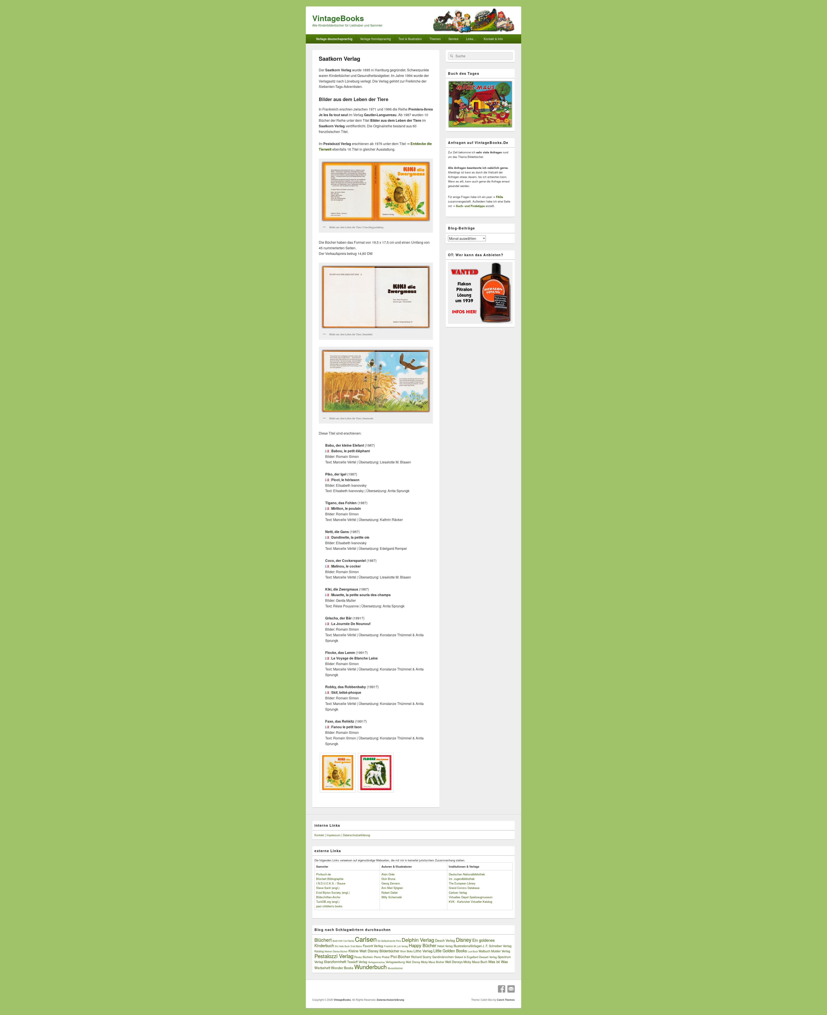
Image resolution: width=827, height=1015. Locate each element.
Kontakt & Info (493, 39)
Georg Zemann (390, 883)
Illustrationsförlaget (468, 945)
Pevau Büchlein (363, 957)
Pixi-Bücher (400, 956)
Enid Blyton (356, 946)
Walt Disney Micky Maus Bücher (425, 962)
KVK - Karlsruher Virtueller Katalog (470, 902)
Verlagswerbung (395, 962)
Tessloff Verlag (357, 962)
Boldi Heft (337, 940)
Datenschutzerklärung (356, 835)
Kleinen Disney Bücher (336, 951)
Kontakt (319, 835)
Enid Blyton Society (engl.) (333, 892)
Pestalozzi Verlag (333, 956)
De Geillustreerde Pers (389, 940)
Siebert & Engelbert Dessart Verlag (476, 957)
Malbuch (484, 951)
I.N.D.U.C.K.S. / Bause (330, 883)
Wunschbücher (395, 968)
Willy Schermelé (391, 897)
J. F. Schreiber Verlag (496, 946)
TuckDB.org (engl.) (327, 902)
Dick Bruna (388, 879)
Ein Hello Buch (342, 946)
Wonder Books (342, 967)
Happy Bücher (422, 945)
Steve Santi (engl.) (327, 888)
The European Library (462, 883)
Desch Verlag (445, 940)
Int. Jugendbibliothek (462, 879)
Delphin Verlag (418, 939)
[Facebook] (501, 989)
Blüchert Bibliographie (329, 879)
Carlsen (366, 938)
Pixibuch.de (323, 874)
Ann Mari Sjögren (392, 888)
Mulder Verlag (500, 951)
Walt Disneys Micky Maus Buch (466, 962)
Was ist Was (498, 961)
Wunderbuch (370, 966)
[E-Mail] (511, 989)
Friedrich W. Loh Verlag (396, 946)
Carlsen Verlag (458, 892)
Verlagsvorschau (376, 962)
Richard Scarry (421, 957)
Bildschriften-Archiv (328, 897)
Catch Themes (506, 1000)
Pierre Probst (382, 957)
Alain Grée (388, 874)
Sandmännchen (443, 957)
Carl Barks (348, 940)
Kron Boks (406, 951)
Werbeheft (322, 967)
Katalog (319, 951)
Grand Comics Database (464, 888)
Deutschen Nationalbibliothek (467, 874)
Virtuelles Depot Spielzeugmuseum (471, 897)
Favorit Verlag (373, 945)
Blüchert (323, 939)
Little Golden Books (450, 950)
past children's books (329, 906)
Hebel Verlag (445, 946)
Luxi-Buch (473, 951)
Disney (463, 939)
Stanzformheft (335, 961)
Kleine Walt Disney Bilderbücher (374, 950)
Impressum (333, 835)
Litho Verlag (423, 950)
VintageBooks (338, 17)
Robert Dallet (389, 892)
